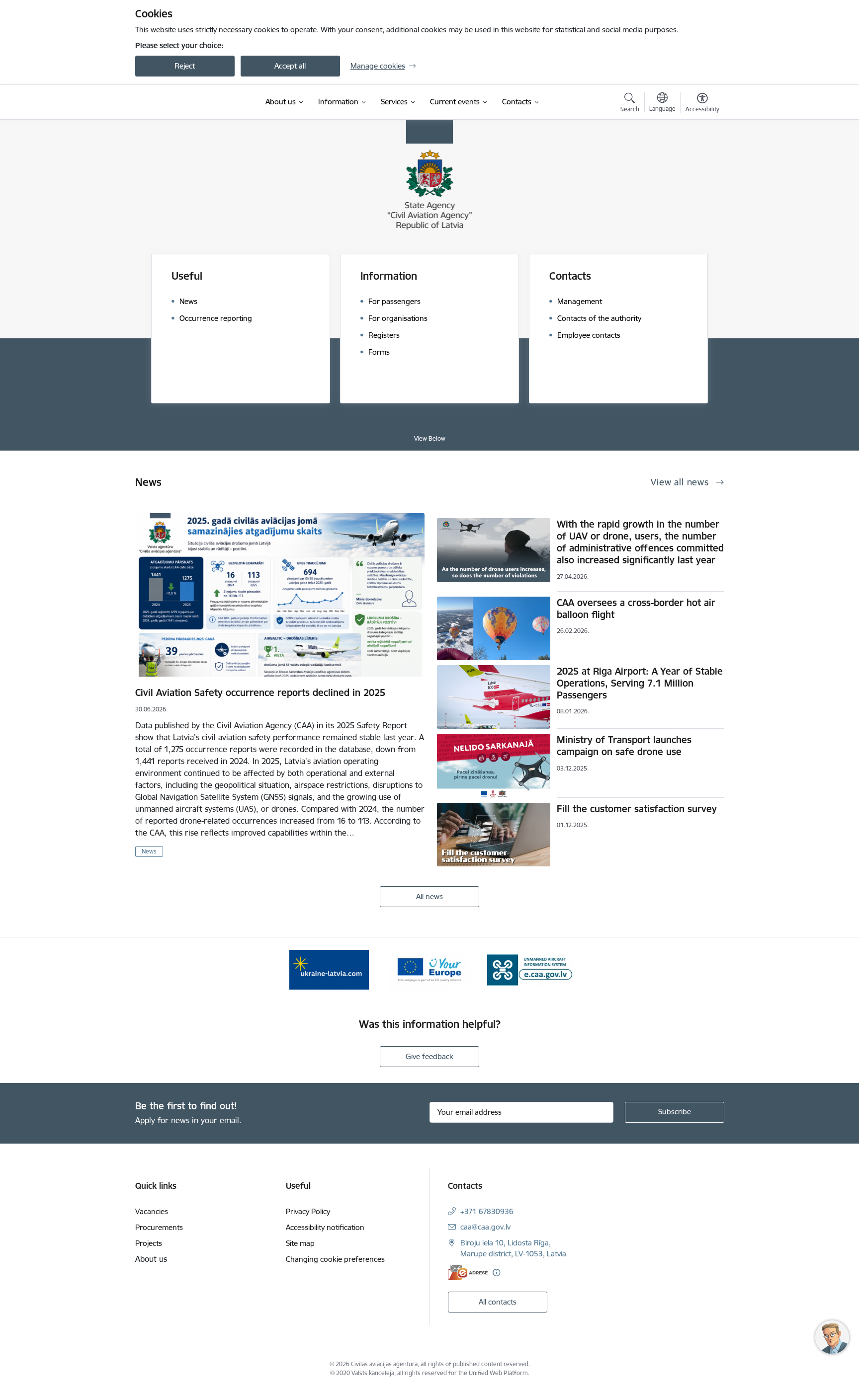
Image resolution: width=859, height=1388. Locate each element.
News (149, 851)
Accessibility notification (325, 1227)
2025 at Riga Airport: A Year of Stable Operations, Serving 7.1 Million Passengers (640, 683)
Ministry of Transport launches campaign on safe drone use (624, 746)
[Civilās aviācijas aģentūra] (193, 102)
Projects (148, 1243)
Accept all (290, 66)
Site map (300, 1243)
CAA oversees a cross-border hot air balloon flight (636, 608)
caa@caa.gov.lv (485, 1227)
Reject (184, 66)
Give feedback (429, 1056)
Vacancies (151, 1211)
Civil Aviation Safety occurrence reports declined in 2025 (260, 692)
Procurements (159, 1227)
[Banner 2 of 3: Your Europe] (429, 969)
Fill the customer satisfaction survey (637, 809)
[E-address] (468, 1272)
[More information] (496, 1272)
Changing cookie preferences (335, 1259)
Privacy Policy (308, 1211)
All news (429, 896)
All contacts (497, 1302)
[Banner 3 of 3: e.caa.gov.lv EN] (530, 969)
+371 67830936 (487, 1211)
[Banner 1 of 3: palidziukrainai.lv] (329, 969)
